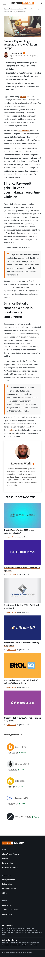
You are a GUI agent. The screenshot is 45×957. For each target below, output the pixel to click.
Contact (5, 859)
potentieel (10, 430)
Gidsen (4, 893)
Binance (23, 96)
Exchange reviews (9, 889)
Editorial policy (7, 863)
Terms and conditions (10, 910)
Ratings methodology (10, 867)
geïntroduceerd (23, 130)
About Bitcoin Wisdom (10, 854)
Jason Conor (11, 537)
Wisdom (13, 843)
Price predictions (8, 880)
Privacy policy (7, 905)
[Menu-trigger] (4, 3)
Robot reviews (7, 884)
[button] (40, 3)
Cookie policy (7, 914)
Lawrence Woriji (21, 463)
